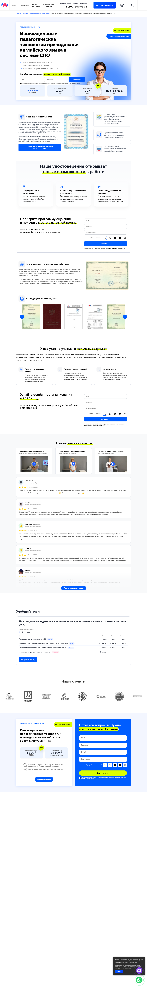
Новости (14, 5)
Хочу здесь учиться (104, 5)
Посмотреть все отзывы (73, 588)
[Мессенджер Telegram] (120, 238)
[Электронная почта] (125, 238)
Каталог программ (36, 5)
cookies (130, 959)
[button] (122, 5)
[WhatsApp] (110, 238)
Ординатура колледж (48, 5)
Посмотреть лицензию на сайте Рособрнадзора (40, 147)
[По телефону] (105, 238)
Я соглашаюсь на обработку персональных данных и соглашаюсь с (51, 83)
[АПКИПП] (4, 5)
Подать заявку (76, 79)
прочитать (32, 93)
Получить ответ (105, 243)
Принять (119, 971)
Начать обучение (44, 779)
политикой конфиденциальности (71, 83)
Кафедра (25, 5)
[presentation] (22, 317)
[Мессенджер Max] (115, 238)
